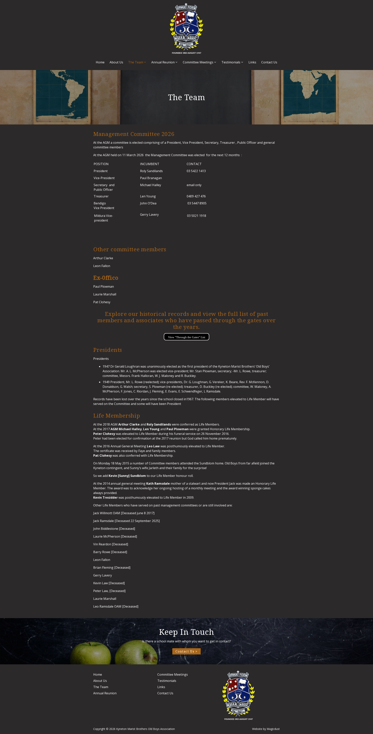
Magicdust (273, 729)
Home (100, 62)
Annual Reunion (163, 62)
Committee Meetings (198, 62)
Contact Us (269, 62)
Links (252, 62)
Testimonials (230, 62)
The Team (135, 62)
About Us (116, 62)
